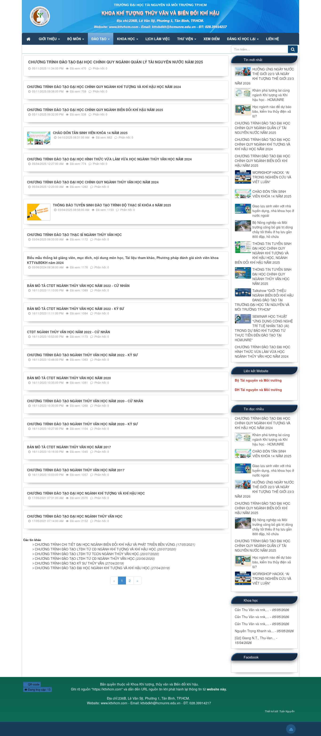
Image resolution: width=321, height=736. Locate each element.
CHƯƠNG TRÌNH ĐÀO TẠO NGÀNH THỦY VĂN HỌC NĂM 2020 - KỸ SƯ (82, 424)
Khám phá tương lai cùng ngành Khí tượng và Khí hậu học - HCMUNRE (271, 95)
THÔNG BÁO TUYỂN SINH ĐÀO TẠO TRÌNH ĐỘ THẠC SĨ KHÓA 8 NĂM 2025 (112, 205)
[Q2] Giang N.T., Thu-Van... (255, 637)
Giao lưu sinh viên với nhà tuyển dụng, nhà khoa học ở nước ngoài (273, 211)
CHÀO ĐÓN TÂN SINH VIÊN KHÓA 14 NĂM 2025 (90, 132)
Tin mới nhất (253, 59)
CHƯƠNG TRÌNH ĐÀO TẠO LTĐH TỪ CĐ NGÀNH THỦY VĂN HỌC (95, 558)
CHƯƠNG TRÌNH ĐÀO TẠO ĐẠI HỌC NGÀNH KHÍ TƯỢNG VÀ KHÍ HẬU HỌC (86, 493)
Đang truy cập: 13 (39, 689)
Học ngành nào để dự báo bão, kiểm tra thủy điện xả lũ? (271, 111)
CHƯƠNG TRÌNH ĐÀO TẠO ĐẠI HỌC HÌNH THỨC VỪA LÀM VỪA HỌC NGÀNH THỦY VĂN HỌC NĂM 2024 (109, 159)
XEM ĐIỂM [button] (212, 38)
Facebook (251, 657)
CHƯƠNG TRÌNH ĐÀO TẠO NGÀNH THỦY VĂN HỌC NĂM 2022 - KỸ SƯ (82, 355)
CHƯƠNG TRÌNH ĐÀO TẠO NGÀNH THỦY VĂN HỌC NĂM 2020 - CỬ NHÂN (85, 401)
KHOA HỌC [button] (126, 38)
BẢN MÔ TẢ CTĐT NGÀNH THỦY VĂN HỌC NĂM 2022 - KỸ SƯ (75, 308)
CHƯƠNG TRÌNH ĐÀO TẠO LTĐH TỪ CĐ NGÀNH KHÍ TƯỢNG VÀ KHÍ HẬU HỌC (105, 549)
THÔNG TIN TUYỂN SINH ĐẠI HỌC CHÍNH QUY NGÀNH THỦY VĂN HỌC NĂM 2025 (271, 276)
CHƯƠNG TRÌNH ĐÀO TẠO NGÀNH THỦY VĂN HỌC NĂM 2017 (76, 470)
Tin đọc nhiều (254, 409)
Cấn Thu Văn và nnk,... (252, 609)
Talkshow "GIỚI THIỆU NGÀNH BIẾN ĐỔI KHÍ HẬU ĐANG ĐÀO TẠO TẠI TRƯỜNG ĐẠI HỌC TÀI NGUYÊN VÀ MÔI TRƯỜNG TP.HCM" (264, 300)
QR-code (33, 684)
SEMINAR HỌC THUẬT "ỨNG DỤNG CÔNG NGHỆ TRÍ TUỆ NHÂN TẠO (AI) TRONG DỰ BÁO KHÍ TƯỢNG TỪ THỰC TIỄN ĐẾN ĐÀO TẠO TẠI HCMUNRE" (264, 328)
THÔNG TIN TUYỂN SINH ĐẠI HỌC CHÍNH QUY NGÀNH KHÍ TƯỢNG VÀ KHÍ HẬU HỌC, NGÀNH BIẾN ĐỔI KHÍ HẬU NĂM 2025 (263, 253)
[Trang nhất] (29, 39)
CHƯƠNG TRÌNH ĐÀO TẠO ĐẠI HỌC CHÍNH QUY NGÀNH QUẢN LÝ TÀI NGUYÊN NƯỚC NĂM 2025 (115, 62)
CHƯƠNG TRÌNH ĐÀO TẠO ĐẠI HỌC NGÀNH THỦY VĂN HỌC (74, 516)
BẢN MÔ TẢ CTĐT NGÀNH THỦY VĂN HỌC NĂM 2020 (69, 378)
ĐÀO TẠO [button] (99, 38)
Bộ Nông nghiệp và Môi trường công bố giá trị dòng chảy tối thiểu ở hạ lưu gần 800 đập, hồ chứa (272, 229)
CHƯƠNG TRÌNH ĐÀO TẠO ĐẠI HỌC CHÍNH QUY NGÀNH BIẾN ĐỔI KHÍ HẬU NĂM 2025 (95, 109)
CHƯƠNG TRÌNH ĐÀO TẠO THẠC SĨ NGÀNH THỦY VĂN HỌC (74, 234)
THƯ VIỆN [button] (185, 38)
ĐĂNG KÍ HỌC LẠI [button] (241, 38)
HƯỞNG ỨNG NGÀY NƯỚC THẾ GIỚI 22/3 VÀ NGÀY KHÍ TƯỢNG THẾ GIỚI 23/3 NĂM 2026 (264, 76)
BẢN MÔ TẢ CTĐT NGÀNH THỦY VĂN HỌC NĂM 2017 (69, 447)
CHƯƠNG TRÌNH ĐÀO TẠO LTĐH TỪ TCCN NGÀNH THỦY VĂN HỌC (97, 553)
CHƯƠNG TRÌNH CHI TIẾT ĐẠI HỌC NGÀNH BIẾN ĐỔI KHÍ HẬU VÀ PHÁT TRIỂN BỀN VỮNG (115, 544)
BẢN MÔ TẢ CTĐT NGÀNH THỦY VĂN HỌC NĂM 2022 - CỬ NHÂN (78, 285)
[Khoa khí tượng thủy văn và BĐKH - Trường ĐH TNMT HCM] (36, 16)
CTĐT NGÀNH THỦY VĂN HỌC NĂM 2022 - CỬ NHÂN (68, 331)
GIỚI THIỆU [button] (48, 38)
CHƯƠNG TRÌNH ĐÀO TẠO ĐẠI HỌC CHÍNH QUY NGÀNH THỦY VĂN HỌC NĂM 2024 (93, 182)
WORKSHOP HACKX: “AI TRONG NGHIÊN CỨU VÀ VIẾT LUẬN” (271, 177)
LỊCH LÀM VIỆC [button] (157, 38)
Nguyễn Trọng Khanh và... (254, 630)
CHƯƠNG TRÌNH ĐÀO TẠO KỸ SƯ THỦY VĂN (79, 563)
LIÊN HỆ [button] (272, 38)
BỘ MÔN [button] (74, 38)
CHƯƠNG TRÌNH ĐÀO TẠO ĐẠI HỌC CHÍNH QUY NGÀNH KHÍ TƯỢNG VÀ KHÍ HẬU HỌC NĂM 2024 (104, 86)
